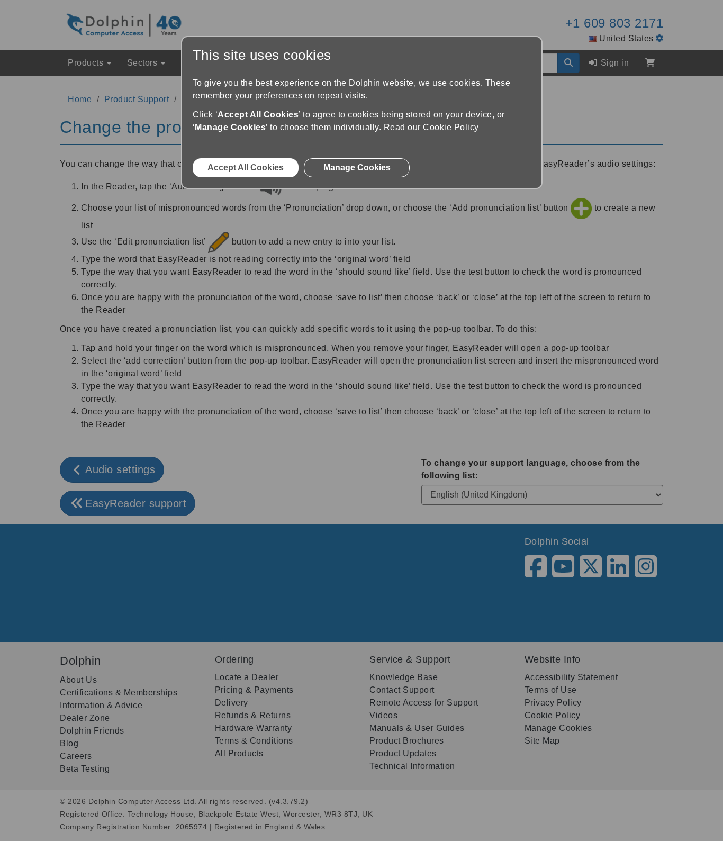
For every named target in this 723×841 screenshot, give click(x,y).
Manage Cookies (357, 167)
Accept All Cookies (245, 167)
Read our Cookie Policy (431, 127)
